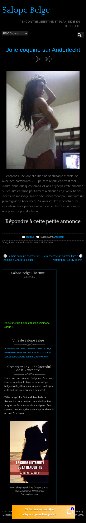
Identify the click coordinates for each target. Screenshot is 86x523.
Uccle (37, 356)
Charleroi (30, 348)
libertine (30, 237)
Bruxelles (20, 348)
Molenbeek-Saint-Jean (15, 352)
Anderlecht (58, 237)
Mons (30, 352)
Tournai (29, 356)
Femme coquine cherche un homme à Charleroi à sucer (21, 258)
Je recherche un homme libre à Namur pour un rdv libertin (62, 258)
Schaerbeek (10, 356)
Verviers (44, 356)
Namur (48, 352)
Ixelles (39, 348)
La (44, 348)
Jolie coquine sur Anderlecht (43, 50)
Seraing (21, 356)
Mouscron (39, 352)
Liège (48, 348)
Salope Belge (26, 10)
